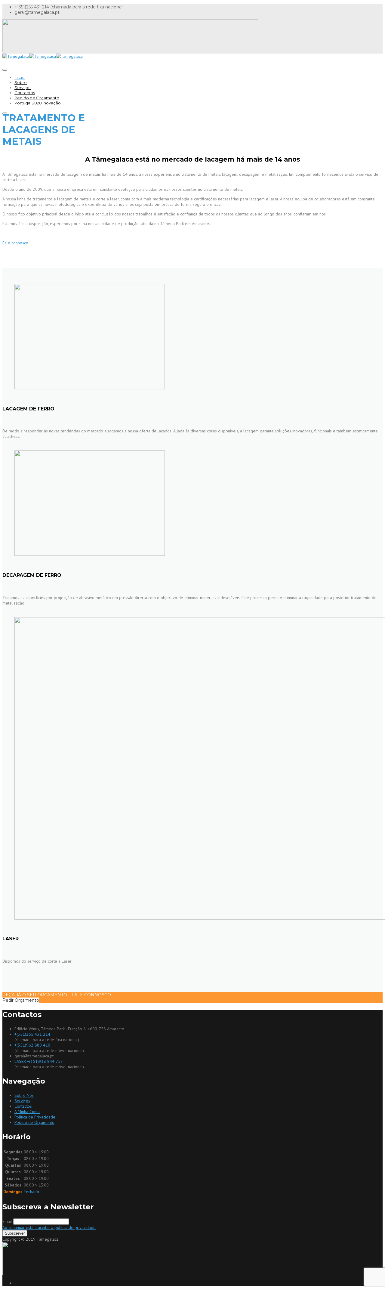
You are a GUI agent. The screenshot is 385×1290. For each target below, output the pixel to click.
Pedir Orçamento (20, 1000)
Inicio (19, 77)
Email (7, 1221)
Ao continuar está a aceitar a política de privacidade (49, 1227)
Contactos (24, 92)
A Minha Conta (27, 1111)
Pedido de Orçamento (36, 97)
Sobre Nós (24, 1095)
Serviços (22, 87)
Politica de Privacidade (34, 1117)
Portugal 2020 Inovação (37, 103)
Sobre (20, 82)
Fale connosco (15, 243)
